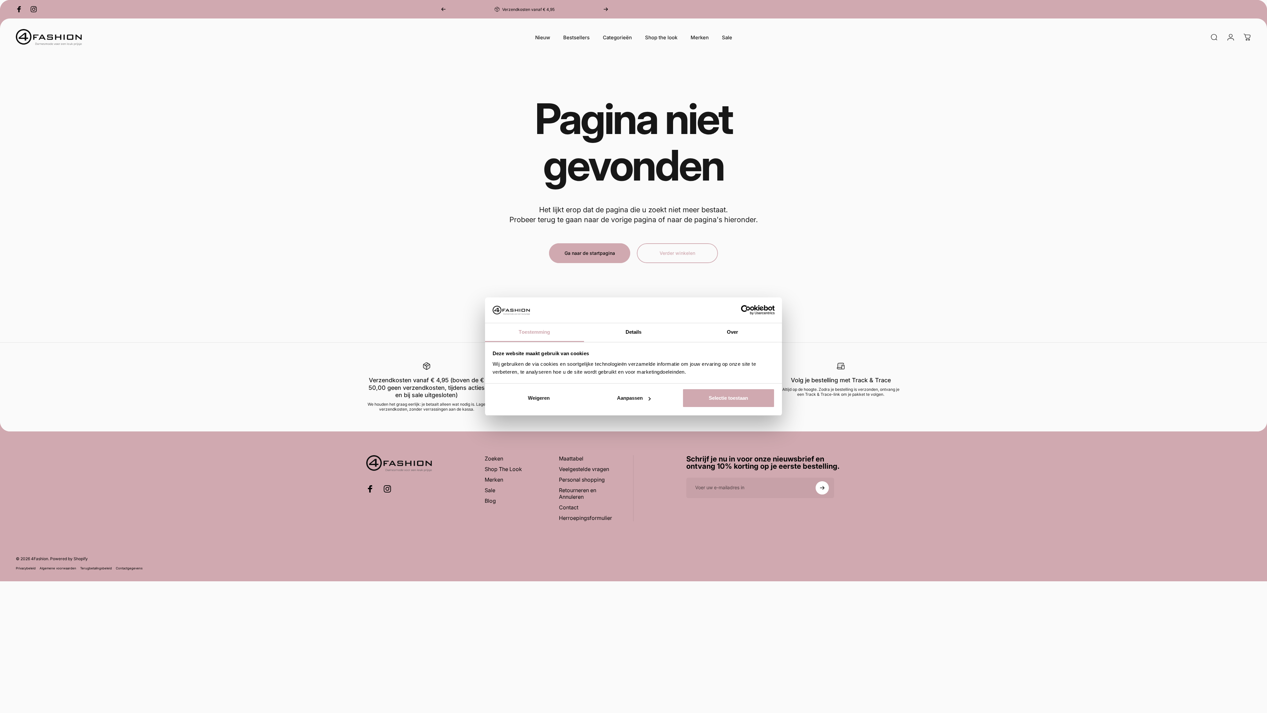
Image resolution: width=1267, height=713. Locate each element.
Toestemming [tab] (534, 332)
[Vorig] (443, 9)
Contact (568, 507)
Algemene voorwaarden (58, 568)
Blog (490, 500)
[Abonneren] (822, 487)
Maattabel (571, 458)
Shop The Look (503, 469)
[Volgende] (606, 9)
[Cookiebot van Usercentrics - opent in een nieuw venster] (746, 310)
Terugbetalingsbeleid (96, 568)
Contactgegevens (129, 568)
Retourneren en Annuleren (577, 493)
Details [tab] (634, 332)
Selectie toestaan (728, 398)
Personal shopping (582, 479)
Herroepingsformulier (585, 518)
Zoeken (494, 458)
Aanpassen (630, 398)
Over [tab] (732, 332)
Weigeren (539, 398)
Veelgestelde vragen (584, 469)
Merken (494, 479)
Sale (490, 490)
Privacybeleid (26, 568)
